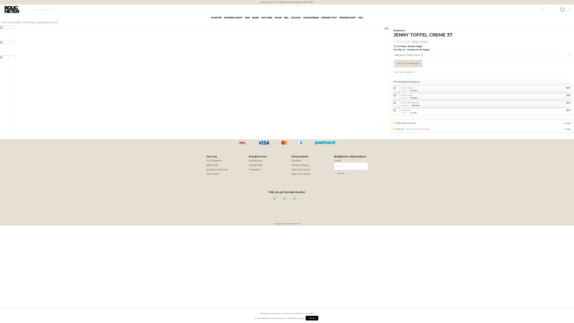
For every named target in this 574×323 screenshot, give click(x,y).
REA (361, 17)
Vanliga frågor (256, 165)
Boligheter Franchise (217, 169)
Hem (247, 17)
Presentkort (347, 17)
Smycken (266, 17)
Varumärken (311, 17)
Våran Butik (212, 165)
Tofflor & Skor (29, 22)
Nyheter (216, 17)
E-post (337, 160)
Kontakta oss (255, 160)
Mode (278, 17)
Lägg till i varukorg (408, 63)
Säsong (296, 17)
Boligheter (11, 9)
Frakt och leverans (300, 169)
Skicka (341, 173)
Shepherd (399, 30)
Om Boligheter (214, 160)
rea (286, 17)
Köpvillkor (296, 160)
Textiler (17, 22)
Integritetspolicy (300, 165)
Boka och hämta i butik (417, 129)
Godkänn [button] (311, 318)
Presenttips (329, 17)
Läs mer (301, 318)
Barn (255, 17)
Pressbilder (254, 169)
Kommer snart (233, 17)
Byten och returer (300, 174)
